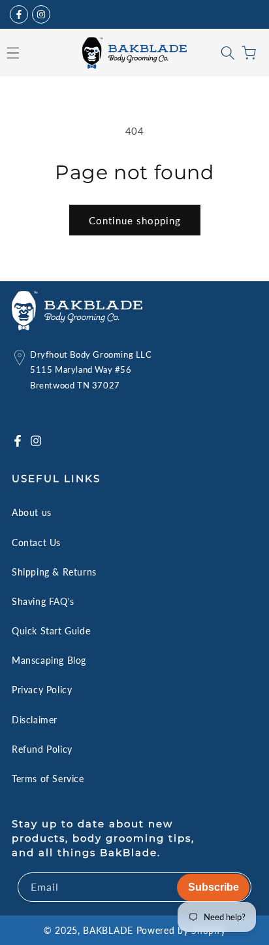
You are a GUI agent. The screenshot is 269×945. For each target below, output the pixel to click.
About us (32, 512)
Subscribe (213, 887)
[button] (227, 53)
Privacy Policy (42, 689)
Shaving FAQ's (43, 601)
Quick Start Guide (51, 630)
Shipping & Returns (54, 571)
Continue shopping (135, 220)
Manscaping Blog (49, 660)
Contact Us (36, 542)
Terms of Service (48, 778)
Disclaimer (34, 719)
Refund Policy (42, 749)
